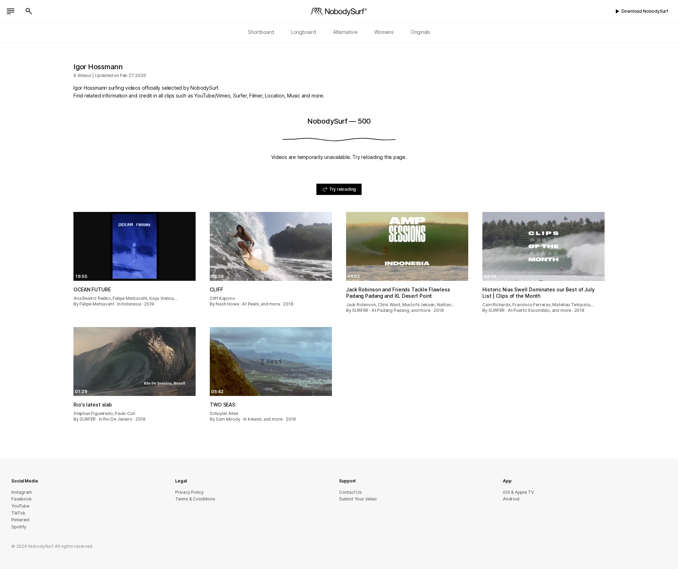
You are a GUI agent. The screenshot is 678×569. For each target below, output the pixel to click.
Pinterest (20, 519)
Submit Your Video (358, 499)
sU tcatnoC (350, 492)
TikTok (18, 513)
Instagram (21, 492)
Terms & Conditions (195, 499)
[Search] (29, 11)
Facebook (21, 499)
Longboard (303, 32)
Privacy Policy (189, 492)
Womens (384, 32)
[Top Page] (339, 11)
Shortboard (261, 32)
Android (511, 499)
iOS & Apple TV (518, 492)
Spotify (18, 526)
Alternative (345, 32)
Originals (420, 32)
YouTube (20, 506)
